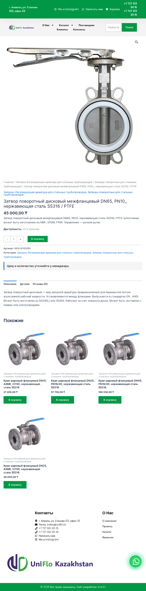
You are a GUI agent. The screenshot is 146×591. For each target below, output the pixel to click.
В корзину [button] (15, 399)
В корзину (37, 239)
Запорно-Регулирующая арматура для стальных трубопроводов (54, 182)
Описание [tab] (10, 284)
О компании (109, 521)
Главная (9, 182)
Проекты (107, 526)
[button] (136, 42)
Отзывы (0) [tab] (40, 284)
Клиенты (62, 29)
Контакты (79, 29)
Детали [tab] (25, 284)
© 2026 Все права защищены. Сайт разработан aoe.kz (73, 587)
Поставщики (86, 25)
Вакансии (107, 537)
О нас (45, 25)
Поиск (129, 27)
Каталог (64, 25)
